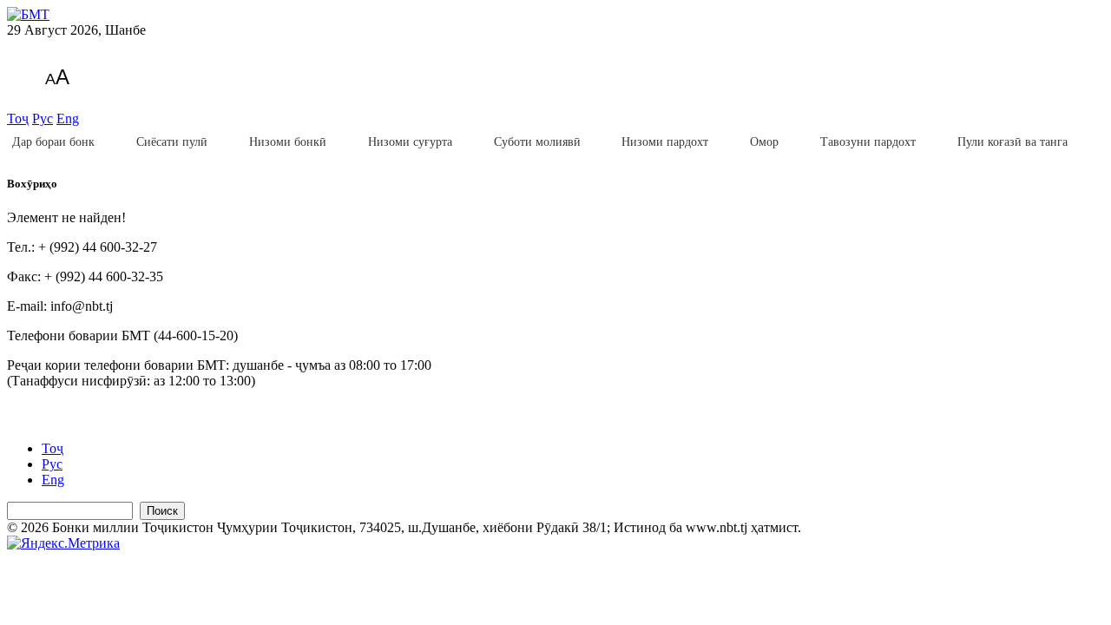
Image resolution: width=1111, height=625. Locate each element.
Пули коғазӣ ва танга (1012, 141)
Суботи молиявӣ (537, 141)
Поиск (162, 510)
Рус (42, 118)
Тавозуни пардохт (868, 141)
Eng (67, 118)
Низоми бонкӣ (287, 141)
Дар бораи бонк (53, 141)
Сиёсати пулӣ (171, 141)
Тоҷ (18, 118)
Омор (764, 141)
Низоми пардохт (664, 141)
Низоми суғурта (410, 141)
